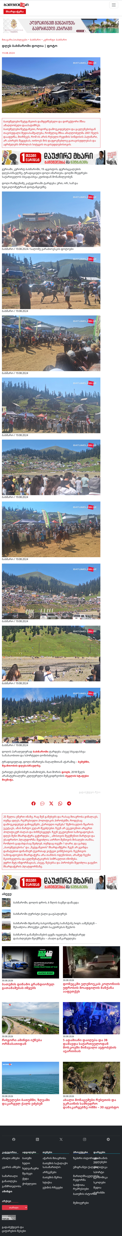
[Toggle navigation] (113, 5)
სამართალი (10, 1176)
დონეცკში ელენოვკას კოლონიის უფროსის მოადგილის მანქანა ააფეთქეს (91, 987)
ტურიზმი (99, 1192)
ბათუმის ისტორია (85, 1194)
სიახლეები (20, 39)
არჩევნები (49, 1172)
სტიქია (47, 1182)
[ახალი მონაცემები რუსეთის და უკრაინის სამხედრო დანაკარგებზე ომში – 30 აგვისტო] (91, 1077)
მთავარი (7, 39)
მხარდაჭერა (15, 11)
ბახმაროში (40, 751)
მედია (97, 1187)
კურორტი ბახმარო (55, 39)
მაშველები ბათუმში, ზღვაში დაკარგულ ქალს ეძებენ (26, 1102)
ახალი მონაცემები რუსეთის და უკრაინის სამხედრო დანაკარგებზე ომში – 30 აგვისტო (91, 1103)
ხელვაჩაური (30, 1168)
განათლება (9, 1181)
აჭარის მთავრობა (54, 1158)
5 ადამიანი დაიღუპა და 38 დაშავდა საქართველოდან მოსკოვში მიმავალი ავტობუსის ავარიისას (89, 1045)
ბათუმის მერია (52, 1177)
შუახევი (27, 1173)
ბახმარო (35, 39)
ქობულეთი (29, 1183)
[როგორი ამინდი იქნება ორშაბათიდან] (30, 1018)
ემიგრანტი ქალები (85, 1167)
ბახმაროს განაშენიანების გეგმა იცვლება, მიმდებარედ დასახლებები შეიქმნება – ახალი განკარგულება (49, 936)
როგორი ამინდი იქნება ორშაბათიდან (22, 1042)
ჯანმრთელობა (11, 1186)
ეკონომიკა (100, 1177)
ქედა (25, 1178)
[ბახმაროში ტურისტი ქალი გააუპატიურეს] (6, 913)
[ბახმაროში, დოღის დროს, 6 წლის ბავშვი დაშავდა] (6, 902)
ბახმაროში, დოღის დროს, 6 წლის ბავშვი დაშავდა (46, 902)
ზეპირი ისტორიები (85, 1158)
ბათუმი (27, 1158)
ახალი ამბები (11, 1158)
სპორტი (98, 1172)
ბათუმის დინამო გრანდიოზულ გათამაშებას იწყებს (28, 986)
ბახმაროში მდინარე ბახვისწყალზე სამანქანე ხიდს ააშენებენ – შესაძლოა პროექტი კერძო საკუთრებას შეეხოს (55, 925)
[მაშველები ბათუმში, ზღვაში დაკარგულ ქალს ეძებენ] (30, 1077)
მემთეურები (81, 1203)
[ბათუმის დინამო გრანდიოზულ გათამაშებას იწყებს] (30, 962)
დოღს (65, 772)
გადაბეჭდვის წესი (89, 792)
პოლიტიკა (100, 1167)
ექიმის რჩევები (53, 1187)
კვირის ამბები (11, 1167)
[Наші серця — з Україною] (16, 5)
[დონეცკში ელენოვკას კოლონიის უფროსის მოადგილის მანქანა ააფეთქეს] (91, 962)
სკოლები (99, 1182)
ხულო (26, 1163)
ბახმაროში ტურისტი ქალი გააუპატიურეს (40, 914)
